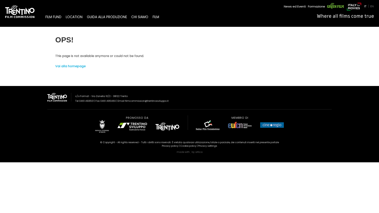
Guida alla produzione (107, 17)
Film (156, 17)
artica (199, 152)
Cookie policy (188, 146)
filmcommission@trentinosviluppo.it (147, 101)
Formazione (316, 6)
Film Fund (53, 17)
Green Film (334, 5)
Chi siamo (139, 17)
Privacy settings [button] (207, 146)
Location (74, 17)
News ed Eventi (295, 6)
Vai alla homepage (70, 66)
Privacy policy (170, 146)
